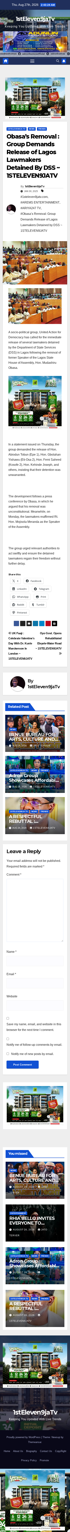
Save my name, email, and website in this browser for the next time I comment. (34, 1027)
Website (12, 996)
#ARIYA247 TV (31, 208)
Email (11, 974)
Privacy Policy (29, 1460)
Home (7, 1451)
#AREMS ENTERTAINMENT (40, 202)
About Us (18, 1451)
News (32, 129)
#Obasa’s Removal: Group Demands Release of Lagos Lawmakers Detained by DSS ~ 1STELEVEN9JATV (41, 222)
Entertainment (18, 1213)
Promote (44, 1460)
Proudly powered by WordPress (24, 1437)
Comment (14, 874)
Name (11, 951)
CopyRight (60, 1451)
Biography (31, 1451)
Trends (42, 129)
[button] (57, 60)
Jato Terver (41, 745)
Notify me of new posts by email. (32, 1054)
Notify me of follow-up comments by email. (34, 1044)
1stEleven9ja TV (16, 129)
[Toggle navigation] (32, 61)
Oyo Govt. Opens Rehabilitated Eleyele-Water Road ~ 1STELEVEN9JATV (48, 641)
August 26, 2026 (24, 1187)
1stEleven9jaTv (35, 18)
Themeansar (34, 1442)
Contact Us (46, 1451)
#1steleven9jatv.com (34, 196)
